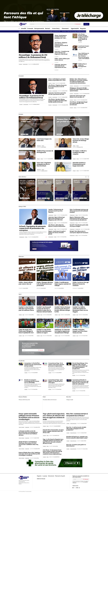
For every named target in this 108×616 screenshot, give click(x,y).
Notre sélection (27, 198)
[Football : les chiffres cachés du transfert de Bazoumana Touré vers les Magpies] (81, 300)
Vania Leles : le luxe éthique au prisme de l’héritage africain (81, 140)
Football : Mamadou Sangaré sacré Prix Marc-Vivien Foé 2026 (80, 331)
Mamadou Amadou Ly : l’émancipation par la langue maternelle (79, 164)
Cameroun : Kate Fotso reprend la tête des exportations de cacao (60, 66)
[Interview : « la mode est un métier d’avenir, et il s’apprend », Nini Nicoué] (27, 190)
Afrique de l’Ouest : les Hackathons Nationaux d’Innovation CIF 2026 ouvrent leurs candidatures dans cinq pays (28, 444)
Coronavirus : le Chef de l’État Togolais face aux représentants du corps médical (32, 365)
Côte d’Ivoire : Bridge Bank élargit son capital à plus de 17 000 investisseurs (78, 103)
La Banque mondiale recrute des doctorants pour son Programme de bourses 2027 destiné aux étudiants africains (28, 433)
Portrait (27, 134)
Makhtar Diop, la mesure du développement (82, 65)
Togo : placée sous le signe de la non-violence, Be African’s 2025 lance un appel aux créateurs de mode (53, 416)
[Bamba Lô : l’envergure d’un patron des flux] (81, 190)
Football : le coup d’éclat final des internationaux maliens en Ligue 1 (44, 331)
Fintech (55, 215)
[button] (19, 28)
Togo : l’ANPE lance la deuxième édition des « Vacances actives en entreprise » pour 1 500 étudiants (83, 56)
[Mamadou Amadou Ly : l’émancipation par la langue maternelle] (63, 166)
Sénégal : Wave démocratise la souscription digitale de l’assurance (79, 232)
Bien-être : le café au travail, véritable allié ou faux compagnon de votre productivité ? (76, 429)
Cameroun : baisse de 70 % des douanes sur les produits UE (77, 96)
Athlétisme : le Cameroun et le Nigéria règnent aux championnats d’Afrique (62, 331)
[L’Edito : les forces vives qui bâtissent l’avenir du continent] (81, 269)
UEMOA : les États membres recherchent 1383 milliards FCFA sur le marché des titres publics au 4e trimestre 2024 (39, 31)
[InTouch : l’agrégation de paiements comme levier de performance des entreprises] (33, 217)
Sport (23, 314)
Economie (20, 64)
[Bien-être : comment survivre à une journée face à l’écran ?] (77, 405)
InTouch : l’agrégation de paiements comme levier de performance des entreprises (32, 228)
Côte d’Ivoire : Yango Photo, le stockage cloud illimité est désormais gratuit (75, 31)
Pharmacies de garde (60, 476)
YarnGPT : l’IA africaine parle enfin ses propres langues (79, 225)
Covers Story (22, 198)
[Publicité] (54, 11)
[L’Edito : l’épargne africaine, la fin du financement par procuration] (45, 269)
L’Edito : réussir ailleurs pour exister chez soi (62, 59)
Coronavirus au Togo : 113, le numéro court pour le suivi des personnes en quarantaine (56, 365)
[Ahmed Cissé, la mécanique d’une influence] (63, 190)
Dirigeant (58, 134)
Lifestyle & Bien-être (73, 423)
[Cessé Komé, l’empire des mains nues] (75, 47)
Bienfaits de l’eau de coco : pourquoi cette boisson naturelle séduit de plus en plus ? (77, 437)
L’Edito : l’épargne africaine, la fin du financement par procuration (45, 284)
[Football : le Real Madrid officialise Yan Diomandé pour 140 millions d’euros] (27, 300)
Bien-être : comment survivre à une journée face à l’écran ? (77, 415)
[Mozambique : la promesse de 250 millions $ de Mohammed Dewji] (36, 43)
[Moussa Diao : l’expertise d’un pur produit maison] (72, 126)
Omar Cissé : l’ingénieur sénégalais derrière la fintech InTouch (44, 164)
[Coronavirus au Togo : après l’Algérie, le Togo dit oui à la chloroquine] (45, 380)
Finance (54, 83)
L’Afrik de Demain (41, 478)
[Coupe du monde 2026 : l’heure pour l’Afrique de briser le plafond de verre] (27, 323)
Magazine (39, 476)
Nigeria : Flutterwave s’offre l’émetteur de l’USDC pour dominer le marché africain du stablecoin (79, 219)
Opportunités (27, 427)
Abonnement (51, 476)
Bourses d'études (21, 427)
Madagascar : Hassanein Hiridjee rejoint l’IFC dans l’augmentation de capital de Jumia (79, 89)
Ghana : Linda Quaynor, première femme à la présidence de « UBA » (61, 37)
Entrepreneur (23, 134)
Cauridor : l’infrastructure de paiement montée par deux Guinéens (55, 211)
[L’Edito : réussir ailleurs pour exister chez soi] (27, 269)
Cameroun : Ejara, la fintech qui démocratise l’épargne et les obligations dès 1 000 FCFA (56, 219)
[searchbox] (52, 24)
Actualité (20, 314)
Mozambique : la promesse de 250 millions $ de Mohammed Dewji (33, 56)
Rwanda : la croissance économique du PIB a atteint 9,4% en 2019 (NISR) (31, 381)
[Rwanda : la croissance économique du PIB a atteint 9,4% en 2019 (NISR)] (21, 380)
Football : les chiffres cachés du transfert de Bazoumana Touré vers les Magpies (80, 309)
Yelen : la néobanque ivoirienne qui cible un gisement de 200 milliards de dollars (79, 211)
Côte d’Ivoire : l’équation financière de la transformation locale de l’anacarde (61, 44)
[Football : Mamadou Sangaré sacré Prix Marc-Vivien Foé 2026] (81, 323)
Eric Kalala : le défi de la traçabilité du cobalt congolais (80, 152)
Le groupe (44, 476)
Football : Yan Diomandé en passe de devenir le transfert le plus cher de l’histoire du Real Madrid (44, 309)
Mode (47, 426)
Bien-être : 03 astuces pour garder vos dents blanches (76, 445)
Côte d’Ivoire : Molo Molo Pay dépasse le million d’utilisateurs (56, 225)
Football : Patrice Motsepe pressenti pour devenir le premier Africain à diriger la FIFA (62, 309)
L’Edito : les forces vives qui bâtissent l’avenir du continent (81, 284)
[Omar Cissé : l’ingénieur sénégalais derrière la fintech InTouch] (27, 166)
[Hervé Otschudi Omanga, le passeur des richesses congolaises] (45, 190)
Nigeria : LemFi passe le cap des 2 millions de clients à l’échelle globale (57, 233)
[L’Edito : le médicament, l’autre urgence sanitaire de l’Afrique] (63, 269)
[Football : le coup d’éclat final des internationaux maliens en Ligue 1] (45, 323)
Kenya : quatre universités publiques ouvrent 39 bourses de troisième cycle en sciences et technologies (29, 416)
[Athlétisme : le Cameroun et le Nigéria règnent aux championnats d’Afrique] (63, 323)
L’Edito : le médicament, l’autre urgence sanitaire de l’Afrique (63, 284)
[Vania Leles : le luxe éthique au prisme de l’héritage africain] (63, 143)
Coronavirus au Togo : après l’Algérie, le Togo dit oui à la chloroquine (55, 381)
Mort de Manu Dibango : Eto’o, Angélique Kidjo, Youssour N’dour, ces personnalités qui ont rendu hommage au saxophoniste (80, 366)
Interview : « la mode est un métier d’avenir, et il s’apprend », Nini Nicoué (62, 53)
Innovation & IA (78, 229)
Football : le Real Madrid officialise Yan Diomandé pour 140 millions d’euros (26, 308)
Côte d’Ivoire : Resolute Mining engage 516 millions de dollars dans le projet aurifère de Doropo (83, 37)
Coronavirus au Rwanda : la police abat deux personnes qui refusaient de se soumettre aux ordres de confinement (80, 382)
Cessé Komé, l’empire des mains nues (83, 46)
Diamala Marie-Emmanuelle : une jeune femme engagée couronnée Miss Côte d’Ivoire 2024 (53, 431)
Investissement (25, 64)
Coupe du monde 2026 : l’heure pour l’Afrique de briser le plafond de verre (26, 331)
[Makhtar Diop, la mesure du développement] (75, 65)
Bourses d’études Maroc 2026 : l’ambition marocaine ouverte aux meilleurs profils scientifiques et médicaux (29, 454)
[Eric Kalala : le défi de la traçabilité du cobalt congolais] (63, 154)
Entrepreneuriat (51, 215)
